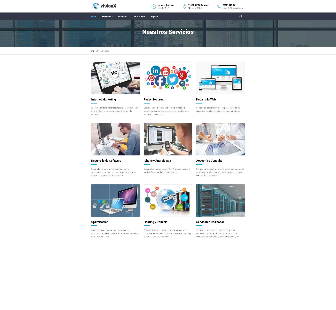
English (154, 16)
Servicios (106, 16)
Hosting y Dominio (155, 222)
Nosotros (122, 16)
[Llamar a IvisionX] (219, 7)
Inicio (93, 16)
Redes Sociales (154, 99)
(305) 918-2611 (230, 5)
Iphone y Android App (157, 160)
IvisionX (94, 51)
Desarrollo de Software (106, 160)
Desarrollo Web (206, 99)
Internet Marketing (103, 99)
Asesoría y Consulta (209, 160)
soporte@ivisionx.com (233, 8)
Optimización (99, 222)
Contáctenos (139, 16)
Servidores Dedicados (210, 222)
